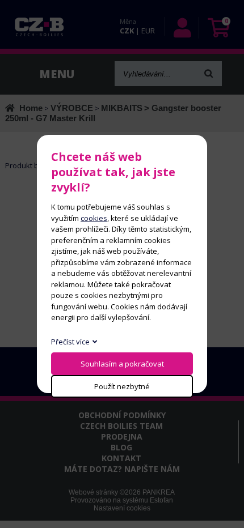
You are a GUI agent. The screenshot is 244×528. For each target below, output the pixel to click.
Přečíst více (70, 342)
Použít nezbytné (122, 386)
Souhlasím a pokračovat (122, 364)
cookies (94, 218)
